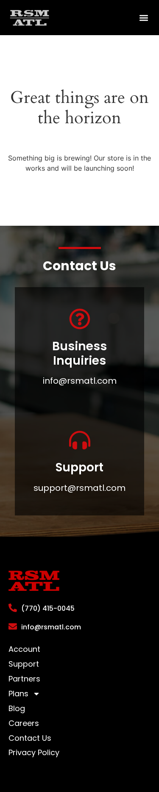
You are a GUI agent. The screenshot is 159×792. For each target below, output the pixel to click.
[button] (144, 18)
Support (79, 467)
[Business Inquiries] (79, 319)
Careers (23, 723)
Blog (16, 708)
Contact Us (29, 738)
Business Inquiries (79, 353)
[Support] (79, 440)
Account (24, 649)
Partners (24, 679)
